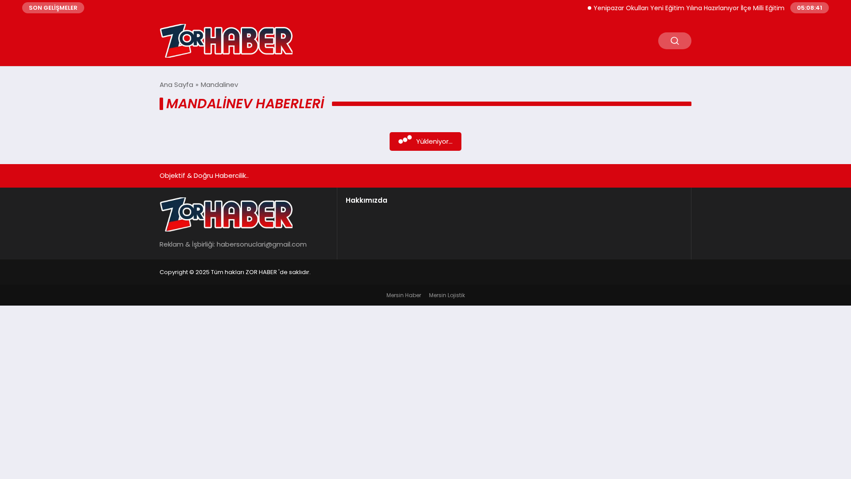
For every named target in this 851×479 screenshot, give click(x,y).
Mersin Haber (403, 295)
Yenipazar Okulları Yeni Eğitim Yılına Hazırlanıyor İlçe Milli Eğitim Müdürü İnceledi (707, 8)
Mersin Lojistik (447, 295)
